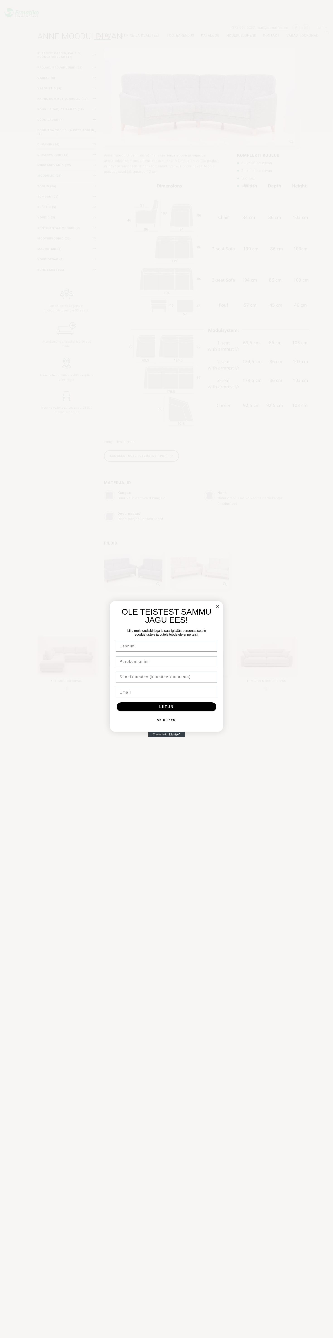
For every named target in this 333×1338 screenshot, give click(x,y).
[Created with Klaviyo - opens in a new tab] (166, 734)
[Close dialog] (217, 606)
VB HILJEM (166, 720)
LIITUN (166, 707)
